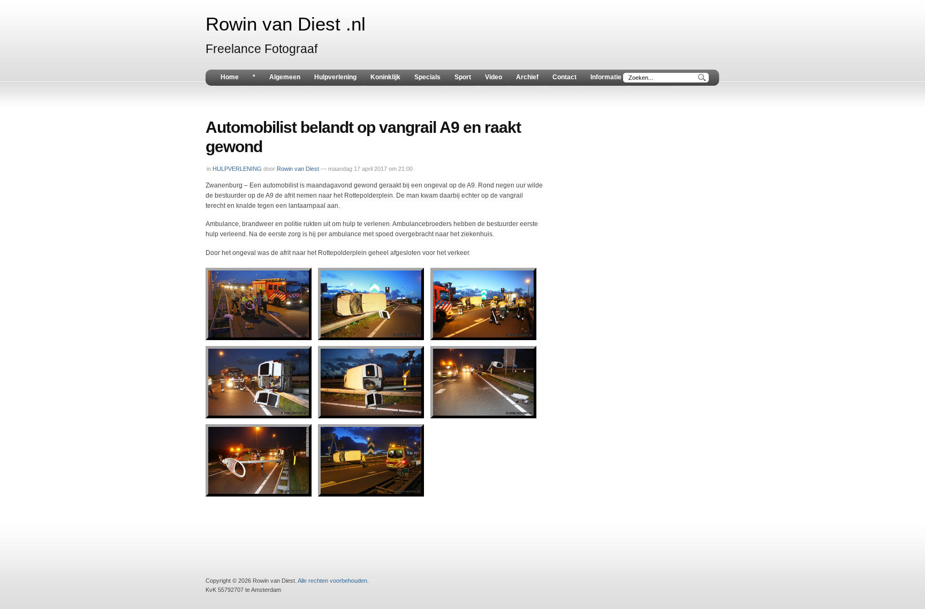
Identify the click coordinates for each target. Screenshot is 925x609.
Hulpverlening (335, 77)
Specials (427, 77)
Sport (462, 77)
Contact (564, 77)
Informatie (605, 77)
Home (230, 77)
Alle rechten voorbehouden (332, 580)
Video (493, 77)
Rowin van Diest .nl (286, 24)
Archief (527, 77)
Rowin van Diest (298, 169)
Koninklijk (385, 77)
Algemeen (284, 77)
